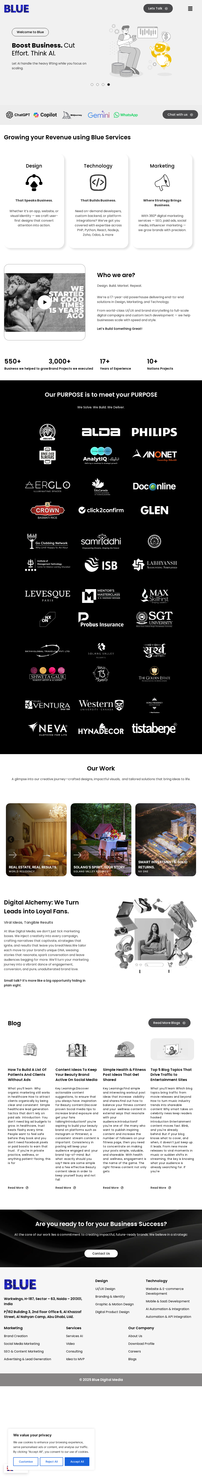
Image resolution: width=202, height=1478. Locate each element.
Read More (15, 1188)
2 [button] (97, 84)
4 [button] (108, 84)
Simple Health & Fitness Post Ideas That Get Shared (124, 1074)
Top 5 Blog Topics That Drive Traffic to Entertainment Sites (171, 1074)
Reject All (52, 1461)
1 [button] (92, 84)
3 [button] (103, 84)
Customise (26, 1461)
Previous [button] (11, 840)
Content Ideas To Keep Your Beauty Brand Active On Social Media (76, 1074)
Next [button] (191, 840)
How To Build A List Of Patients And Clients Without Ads (27, 1074)
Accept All (77, 1461)
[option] (36, 839)
